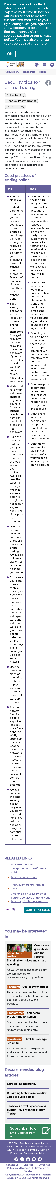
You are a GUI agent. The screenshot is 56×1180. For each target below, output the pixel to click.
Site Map (29, 1164)
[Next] (52, 72)
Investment (14, 1039)
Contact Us (12, 1164)
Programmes (15, 1012)
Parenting (13, 986)
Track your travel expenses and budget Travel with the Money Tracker (26, 1110)
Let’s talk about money (21, 1083)
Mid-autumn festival (15, 955)
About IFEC (12, 71)
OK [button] (9, 54)
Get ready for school (35, 986)
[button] (36, 65)
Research (29, 71)
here (43, 43)
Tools (42, 71)
